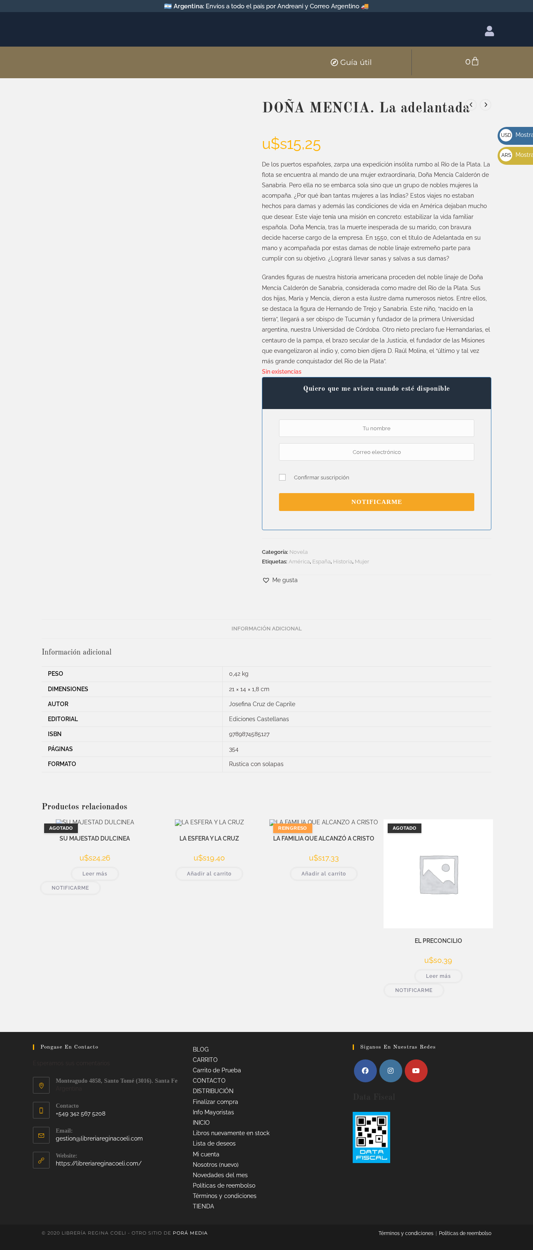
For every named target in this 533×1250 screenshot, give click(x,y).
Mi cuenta (206, 1154)
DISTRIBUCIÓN (213, 1091)
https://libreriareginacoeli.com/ (99, 1163)
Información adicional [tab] (267, 628)
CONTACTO (209, 1080)
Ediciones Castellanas (259, 719)
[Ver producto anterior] (471, 105)
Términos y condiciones (225, 1196)
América (299, 561)
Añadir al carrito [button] (209, 874)
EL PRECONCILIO (438, 941)
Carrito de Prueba (217, 1070)
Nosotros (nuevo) (216, 1164)
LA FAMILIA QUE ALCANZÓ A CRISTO (323, 838)
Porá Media (190, 1233)
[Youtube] (416, 1070)
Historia (342, 561)
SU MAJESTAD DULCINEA (95, 838)
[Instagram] (390, 1070)
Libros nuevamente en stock (231, 1133)
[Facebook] (365, 1070)
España (321, 561)
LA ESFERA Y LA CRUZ (209, 838)
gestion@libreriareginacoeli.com (99, 1138)
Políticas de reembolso (224, 1185)
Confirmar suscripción (321, 477)
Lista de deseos (214, 1143)
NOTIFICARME (376, 502)
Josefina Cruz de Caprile (262, 704)
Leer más (94, 874)
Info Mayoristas (213, 1112)
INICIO (201, 1122)
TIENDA (203, 1206)
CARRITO (205, 1060)
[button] (280, 580)
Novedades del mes (220, 1175)
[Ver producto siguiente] (485, 105)
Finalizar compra (215, 1102)
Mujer (362, 561)
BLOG (201, 1049)
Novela (298, 552)
